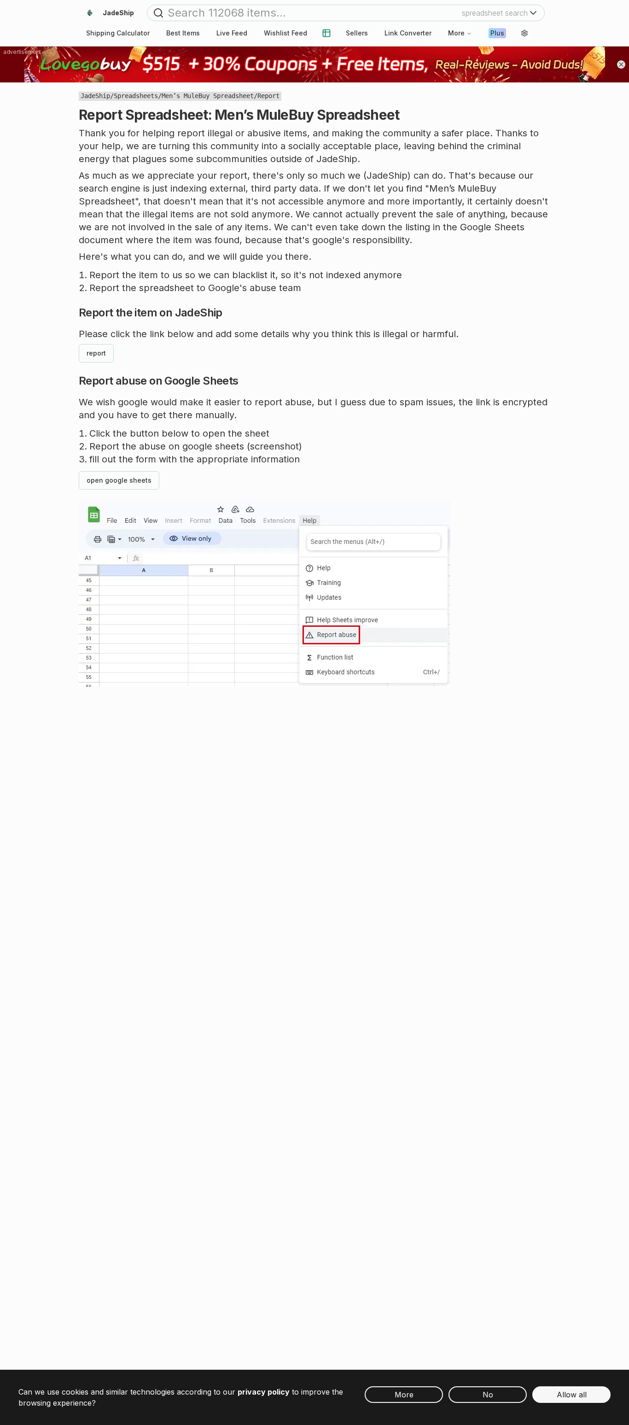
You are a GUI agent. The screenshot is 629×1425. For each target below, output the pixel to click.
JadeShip (95, 95)
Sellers (357, 33)
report (96, 353)
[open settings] (524, 33)
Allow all (572, 1394)
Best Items (183, 33)
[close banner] (621, 64)
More (456, 33)
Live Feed (231, 33)
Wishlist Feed (285, 33)
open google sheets (119, 480)
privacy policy (264, 1391)
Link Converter (407, 33)
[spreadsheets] (326, 33)
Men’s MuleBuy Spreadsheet (208, 95)
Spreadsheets (136, 95)
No (488, 1394)
